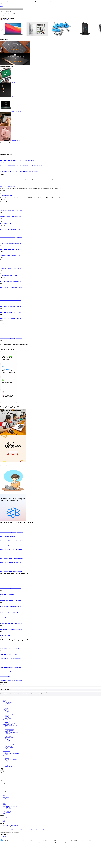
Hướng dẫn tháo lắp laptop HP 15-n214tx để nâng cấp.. (11, 571)
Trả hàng (22, 693)
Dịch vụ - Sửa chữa (6, 734)
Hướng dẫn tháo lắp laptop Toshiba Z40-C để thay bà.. (11, 553)
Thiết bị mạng (5, 761)
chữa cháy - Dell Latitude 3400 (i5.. (7, 176)
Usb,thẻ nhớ (7, 733)
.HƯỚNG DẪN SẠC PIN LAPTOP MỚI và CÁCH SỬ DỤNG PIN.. (12, 663)
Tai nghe (6, 754)
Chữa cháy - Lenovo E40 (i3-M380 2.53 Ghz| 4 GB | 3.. (10, 216)
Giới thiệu (4, 803)
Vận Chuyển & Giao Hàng (36, 693)
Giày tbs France (8, 739)
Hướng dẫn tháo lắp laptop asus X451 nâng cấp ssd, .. (11, 562)
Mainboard (7, 716)
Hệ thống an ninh (6, 755)
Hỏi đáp (4, 804)
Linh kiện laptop (6, 709)
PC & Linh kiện (5, 719)
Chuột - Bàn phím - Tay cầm (10, 723)
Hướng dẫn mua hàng (5, 693)
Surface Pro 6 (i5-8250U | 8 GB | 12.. (7, 195)
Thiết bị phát (7, 763)
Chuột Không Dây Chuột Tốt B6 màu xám (8, 617)
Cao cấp (6, 708)
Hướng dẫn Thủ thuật (9, 746)
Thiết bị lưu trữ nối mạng (10, 766)
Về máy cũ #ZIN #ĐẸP (7, 812)
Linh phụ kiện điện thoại (9, 730)
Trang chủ (2, 829)
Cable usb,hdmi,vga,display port (11, 725)
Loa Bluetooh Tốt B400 (5, 635)
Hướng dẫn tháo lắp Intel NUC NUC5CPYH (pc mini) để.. (11, 549)
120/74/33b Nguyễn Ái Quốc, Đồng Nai (10, 825)
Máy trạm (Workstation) (9, 707)
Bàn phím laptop (8, 712)
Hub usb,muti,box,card (9, 729)
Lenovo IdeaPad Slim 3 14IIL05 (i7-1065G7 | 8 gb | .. (10, 249)
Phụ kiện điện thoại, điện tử (8, 724)
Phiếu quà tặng (6, 819)
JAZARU (8, 740)
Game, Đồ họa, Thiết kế (16, 111)
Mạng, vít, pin (7, 731)
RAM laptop (7, 715)
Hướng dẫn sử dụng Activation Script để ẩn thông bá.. (11, 545)
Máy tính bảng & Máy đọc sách (11, 759)
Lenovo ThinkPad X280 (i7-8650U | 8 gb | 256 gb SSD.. (11, 318)
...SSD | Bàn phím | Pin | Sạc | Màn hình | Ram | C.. (10, 648)
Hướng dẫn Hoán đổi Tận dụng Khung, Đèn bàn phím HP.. (12, 540)
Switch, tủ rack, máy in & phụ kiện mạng (12, 762)
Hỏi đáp (45, 693)
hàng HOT (4, 700)
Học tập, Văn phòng (15, 82)
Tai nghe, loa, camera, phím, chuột (11, 732)
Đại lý (4, 820)
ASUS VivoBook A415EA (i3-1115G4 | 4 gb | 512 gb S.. (11, 255)
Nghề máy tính (7, 748)
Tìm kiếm (2, 770)
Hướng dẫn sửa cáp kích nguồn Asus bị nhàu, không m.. (11, 532)
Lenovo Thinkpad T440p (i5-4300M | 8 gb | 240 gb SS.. (11, 338)
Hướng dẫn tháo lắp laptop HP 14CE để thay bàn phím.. (11, 558)
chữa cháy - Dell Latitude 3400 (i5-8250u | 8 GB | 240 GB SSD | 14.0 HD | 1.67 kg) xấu (17, 160)
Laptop (4, 701)
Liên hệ (4, 813)
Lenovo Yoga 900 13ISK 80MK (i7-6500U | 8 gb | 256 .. (10, 300)
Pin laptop (7, 710)
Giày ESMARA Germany (9, 744)
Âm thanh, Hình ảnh (6, 751)
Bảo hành (28, 693)
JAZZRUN (8, 741)
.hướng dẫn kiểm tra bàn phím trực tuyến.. (8, 654)
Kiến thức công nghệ (9, 747)
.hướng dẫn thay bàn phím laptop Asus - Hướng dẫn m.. (11, 667)
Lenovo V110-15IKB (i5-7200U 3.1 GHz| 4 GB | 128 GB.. (11, 312)
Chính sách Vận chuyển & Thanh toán (10, 806)
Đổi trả (4, 821)
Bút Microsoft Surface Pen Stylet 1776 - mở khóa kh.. (10, 600)
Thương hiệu (5, 817)
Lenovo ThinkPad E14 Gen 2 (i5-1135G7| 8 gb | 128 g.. (11, 229)
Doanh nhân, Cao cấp (15, 140)
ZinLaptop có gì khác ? (7, 811)
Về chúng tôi (37, 829)
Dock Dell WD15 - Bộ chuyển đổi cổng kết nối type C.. (11, 623)
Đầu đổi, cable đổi (8, 726)
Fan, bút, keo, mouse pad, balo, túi (11, 727)
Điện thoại (7, 758)
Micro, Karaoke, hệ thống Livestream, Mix (13, 753)
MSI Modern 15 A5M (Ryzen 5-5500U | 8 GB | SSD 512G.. (11, 287)
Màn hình (6, 722)
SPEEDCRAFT (9, 743)
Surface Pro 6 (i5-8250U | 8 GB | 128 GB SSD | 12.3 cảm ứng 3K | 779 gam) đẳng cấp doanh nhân (19, 171)
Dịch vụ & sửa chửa (31, 829)
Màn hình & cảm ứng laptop (10, 714)
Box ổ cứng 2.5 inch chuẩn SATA (7, 594)
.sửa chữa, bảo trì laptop (5, 676)
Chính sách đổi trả (6, 807)
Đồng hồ (6, 760)
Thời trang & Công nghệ (7, 736)
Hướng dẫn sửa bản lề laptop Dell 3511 (8, 536)
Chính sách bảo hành (7, 808)
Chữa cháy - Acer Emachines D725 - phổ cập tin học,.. (11, 210)
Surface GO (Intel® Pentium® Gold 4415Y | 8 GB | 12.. (10, 243)
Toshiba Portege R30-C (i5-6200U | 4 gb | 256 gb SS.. (10, 268)
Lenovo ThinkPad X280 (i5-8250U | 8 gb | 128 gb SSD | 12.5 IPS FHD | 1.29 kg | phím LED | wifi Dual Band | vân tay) (22, 165)
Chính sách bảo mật (6, 810)
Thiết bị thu (7, 765)
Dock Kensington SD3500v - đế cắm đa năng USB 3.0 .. (11, 629)
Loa (5, 752)
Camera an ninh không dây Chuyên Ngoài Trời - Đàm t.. (11, 606)
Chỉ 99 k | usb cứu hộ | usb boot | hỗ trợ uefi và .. (10, 612)
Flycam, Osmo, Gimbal (9, 737)
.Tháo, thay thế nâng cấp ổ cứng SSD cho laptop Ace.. (11, 680)
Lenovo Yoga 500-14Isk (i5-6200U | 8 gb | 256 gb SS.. (10, 306)
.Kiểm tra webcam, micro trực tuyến (7, 671)
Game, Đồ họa (7, 703)
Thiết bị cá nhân (6, 757)
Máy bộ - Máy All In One (9, 721)
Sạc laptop (7, 711)
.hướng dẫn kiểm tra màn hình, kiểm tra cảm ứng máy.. (11, 658)
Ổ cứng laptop (7, 717)
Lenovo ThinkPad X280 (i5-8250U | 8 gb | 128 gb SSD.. (11, 237)
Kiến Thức (4, 745)
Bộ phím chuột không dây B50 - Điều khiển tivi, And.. (10, 588)
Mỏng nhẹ (13, 96)
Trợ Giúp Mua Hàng (14, 693)
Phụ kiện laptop (8, 718)
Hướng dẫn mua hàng (7, 805)
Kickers (6, 738)
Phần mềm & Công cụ (9, 750)
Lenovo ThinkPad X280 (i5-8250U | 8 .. (7, 186)
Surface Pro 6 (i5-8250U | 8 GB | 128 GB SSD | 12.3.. (10, 223)
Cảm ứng (13, 125)
